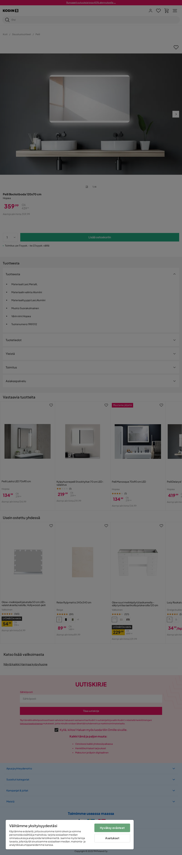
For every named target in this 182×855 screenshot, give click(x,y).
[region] (70, 834)
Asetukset (112, 838)
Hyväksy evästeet (112, 828)
